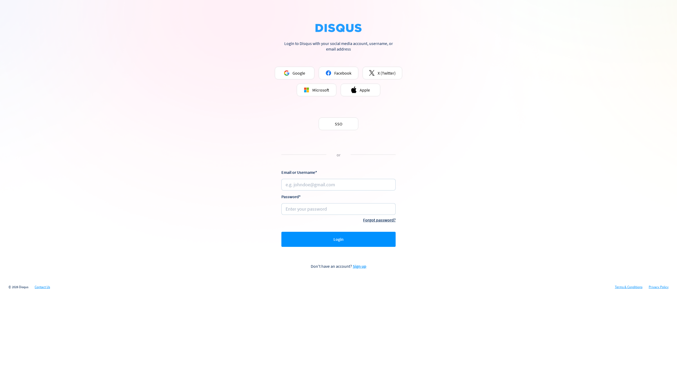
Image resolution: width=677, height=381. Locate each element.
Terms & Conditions (628, 287)
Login (338, 239)
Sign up (359, 266)
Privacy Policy (659, 287)
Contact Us (42, 287)
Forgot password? (379, 220)
